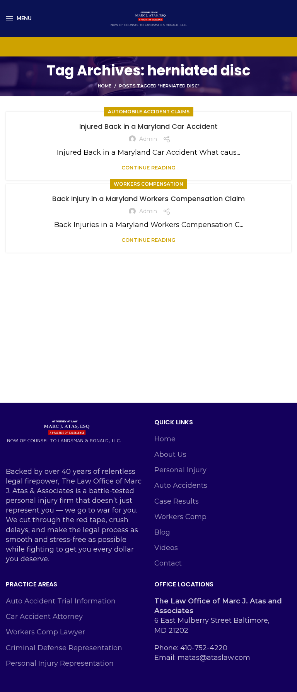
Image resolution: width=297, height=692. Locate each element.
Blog (162, 532)
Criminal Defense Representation (64, 648)
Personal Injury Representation (60, 663)
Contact (168, 563)
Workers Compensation (148, 184)
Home (104, 86)
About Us (170, 454)
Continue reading (148, 167)
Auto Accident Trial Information (61, 601)
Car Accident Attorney (44, 616)
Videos (166, 547)
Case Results (176, 501)
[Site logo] (148, 18)
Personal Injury (180, 470)
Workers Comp (180, 517)
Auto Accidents (180, 485)
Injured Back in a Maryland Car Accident (148, 126)
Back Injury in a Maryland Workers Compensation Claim (148, 198)
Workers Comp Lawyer (45, 632)
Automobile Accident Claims (148, 111)
